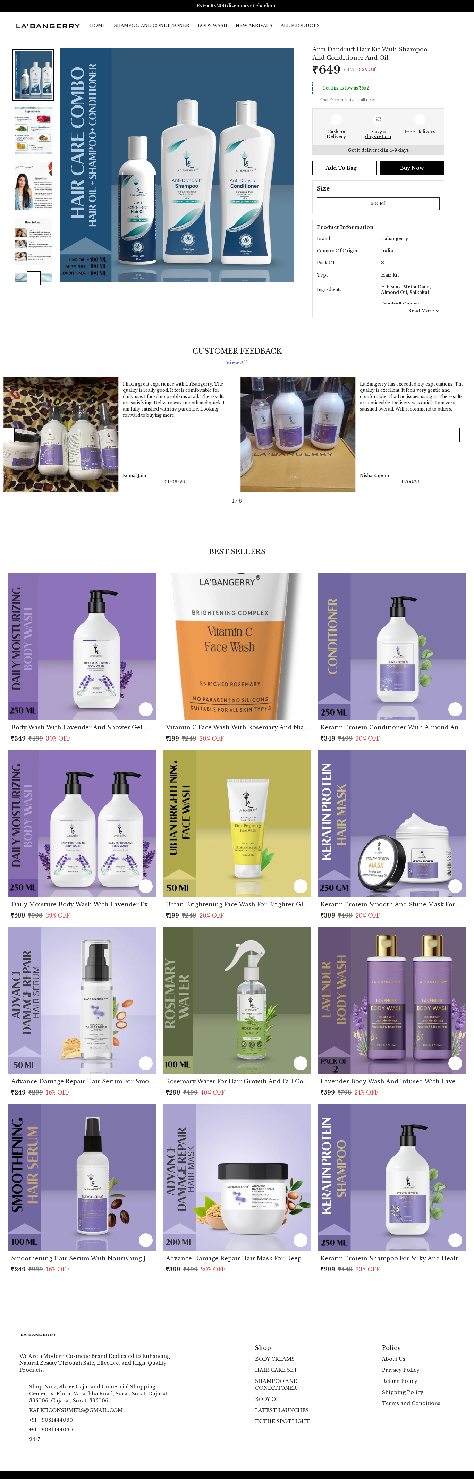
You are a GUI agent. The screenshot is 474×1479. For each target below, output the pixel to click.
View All (237, 363)
